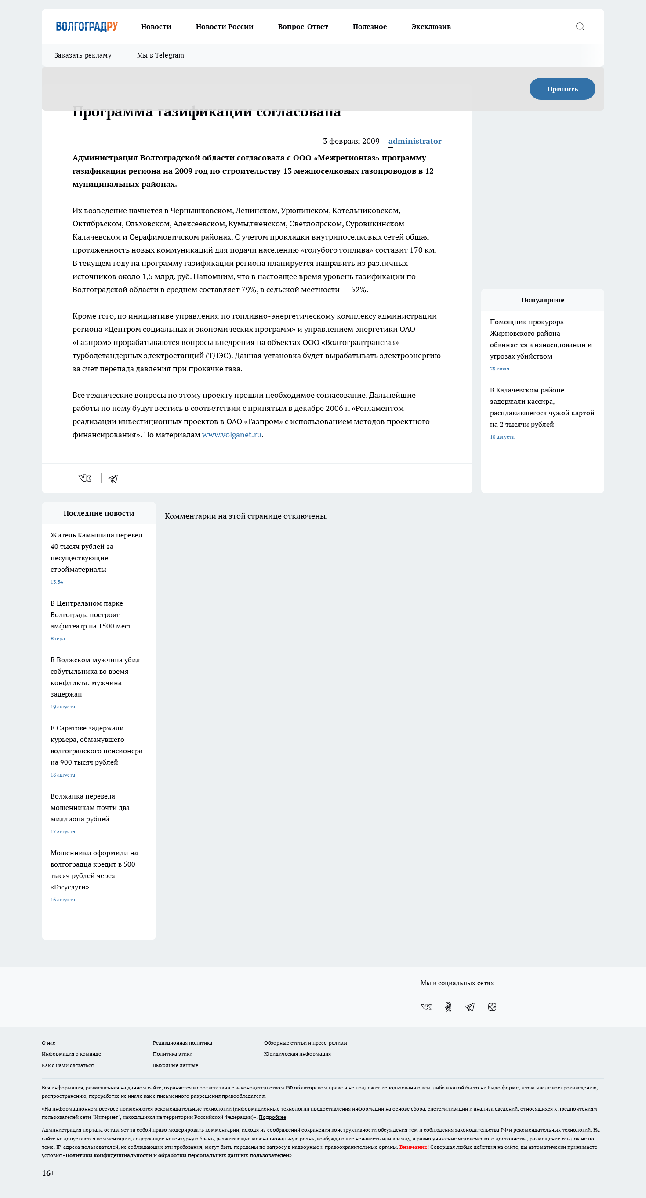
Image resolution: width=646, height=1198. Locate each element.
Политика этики (172, 1053)
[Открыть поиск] (580, 26)
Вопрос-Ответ (303, 26)
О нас (48, 1042)
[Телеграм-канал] (470, 1007)
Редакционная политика (182, 1042)
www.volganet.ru (231, 434)
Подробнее (272, 1117)
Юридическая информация (297, 1053)
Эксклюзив (431, 26)
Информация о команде (71, 1053)
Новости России (225, 26)
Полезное (370, 26)
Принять (562, 88)
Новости (156, 26)
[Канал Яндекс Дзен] (492, 1007)
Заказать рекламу (83, 55)
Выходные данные (175, 1065)
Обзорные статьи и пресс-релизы (305, 1042)
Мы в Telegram (161, 55)
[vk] (86, 478)
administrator (415, 141)
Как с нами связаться (68, 1065)
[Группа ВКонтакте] (426, 1007)
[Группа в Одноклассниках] (448, 1007)
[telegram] (116, 478)
